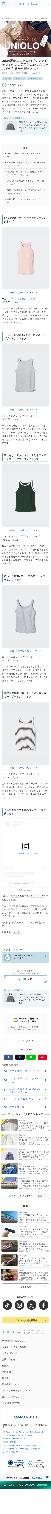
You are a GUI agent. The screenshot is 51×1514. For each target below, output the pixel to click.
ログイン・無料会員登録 (25, 1320)
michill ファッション (15, 85)
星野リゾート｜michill (39, 1280)
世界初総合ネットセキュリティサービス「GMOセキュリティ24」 (24, 1432)
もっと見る (25, 1286)
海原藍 (47, 1237)
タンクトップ (20, 79)
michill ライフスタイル (42, 1222)
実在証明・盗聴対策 (9, 1442)
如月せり (47, 1265)
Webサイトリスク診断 (25, 1435)
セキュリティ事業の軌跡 (10, 1452)
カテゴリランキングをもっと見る (25, 1196)
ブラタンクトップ (36, 79)
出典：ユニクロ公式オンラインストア (25, 292)
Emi (48, 1130)
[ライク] (48, 2)
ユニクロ (8, 79)
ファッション (29, 18)
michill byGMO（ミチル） (11, 18)
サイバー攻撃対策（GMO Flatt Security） (16, 1449)
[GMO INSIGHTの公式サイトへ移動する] (25, 1415)
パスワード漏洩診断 (9, 1435)
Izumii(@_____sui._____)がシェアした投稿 (26, 882)
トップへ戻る (24, 1040)
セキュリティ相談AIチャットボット (14, 1438)
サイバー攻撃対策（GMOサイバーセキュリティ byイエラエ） (22, 1445)
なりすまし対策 (35, 1449)
